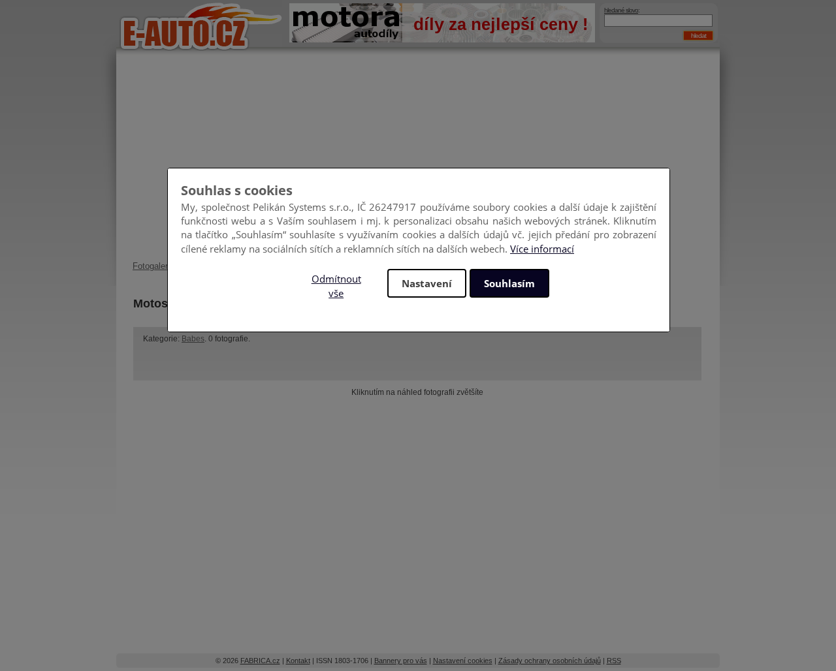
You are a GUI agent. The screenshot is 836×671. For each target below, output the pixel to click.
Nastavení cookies (462, 660)
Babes (193, 339)
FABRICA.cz (260, 660)
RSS (614, 660)
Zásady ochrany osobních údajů (549, 660)
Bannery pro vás (400, 660)
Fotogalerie (153, 266)
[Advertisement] (418, 163)
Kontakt (298, 660)
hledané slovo (621, 10)
